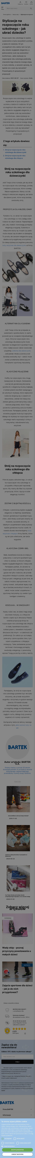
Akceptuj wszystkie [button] (17, 1150)
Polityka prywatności (7, 1135)
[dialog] (17, 579)
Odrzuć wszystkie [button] (17, 1154)
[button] (17, 1146)
